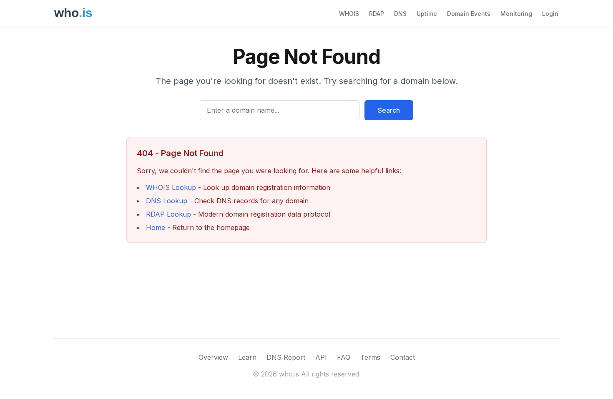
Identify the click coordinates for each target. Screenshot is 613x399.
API (321, 357)
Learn (247, 357)
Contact (402, 357)
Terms (370, 357)
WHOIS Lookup (171, 187)
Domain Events (468, 13)
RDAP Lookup (168, 214)
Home (155, 227)
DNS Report (285, 357)
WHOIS (349, 13)
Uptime (427, 13)
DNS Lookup (166, 201)
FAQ (343, 357)
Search (389, 110)
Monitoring (516, 13)
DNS (400, 13)
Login (550, 13)
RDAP (376, 13)
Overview (213, 357)
